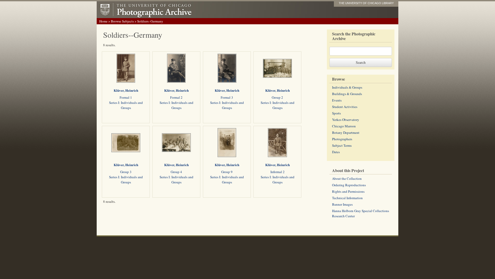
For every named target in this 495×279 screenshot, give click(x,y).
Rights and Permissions (348, 191)
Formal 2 (176, 97)
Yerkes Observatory (345, 119)
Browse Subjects (122, 21)
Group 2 (277, 97)
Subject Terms (342, 145)
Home (103, 21)
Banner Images (342, 204)
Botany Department (345, 132)
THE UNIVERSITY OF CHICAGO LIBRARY (366, 3)
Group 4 (176, 171)
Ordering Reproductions (349, 185)
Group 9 (227, 171)
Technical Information (347, 198)
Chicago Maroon (344, 126)
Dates (336, 152)
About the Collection (347, 178)
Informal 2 (277, 171)
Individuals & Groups (347, 87)
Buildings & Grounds (347, 93)
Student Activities (344, 106)
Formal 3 (227, 97)
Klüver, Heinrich (126, 90)
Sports (336, 113)
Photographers (342, 139)
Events (337, 100)
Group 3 (125, 171)
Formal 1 (126, 97)
